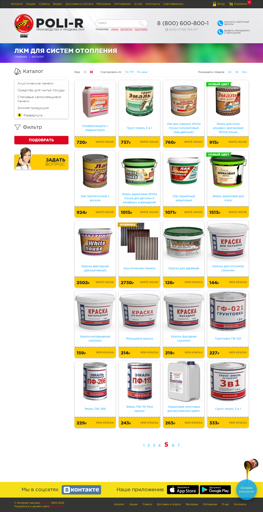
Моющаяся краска (139, 338)
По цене (142, 72)
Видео (57, 4)
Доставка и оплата (79, 4)
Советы (44, 4)
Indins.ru (56, 506)
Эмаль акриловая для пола (228, 198)
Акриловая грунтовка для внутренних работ (183, 409)
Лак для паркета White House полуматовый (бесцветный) (184, 128)
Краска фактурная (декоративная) (95, 268)
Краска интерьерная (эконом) (95, 338)
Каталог (17, 4)
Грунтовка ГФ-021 (228, 338)
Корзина (240, 4)
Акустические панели (35, 83)
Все (244, 72)
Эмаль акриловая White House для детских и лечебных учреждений (139, 198)
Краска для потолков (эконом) (228, 268)
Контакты (153, 4)
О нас (138, 4)
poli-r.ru (45, 503)
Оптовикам (122, 4)
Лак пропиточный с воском (95, 198)
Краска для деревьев (183, 268)
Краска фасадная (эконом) (183, 338)
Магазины (104, 4)
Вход (221, 4)
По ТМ (129, 72)
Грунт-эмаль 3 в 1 (139, 128)
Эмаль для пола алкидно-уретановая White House (228, 128)
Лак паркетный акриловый (184, 198)
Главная (20, 57)
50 (237, 72)
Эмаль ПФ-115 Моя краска (139, 409)
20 (230, 72)
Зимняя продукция (33, 108)
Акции (31, 4)
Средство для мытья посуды (41, 90)
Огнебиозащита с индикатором (95, 128)
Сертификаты (173, 4)
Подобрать (41, 140)
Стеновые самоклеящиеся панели (39, 99)
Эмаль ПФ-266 (95, 409)
